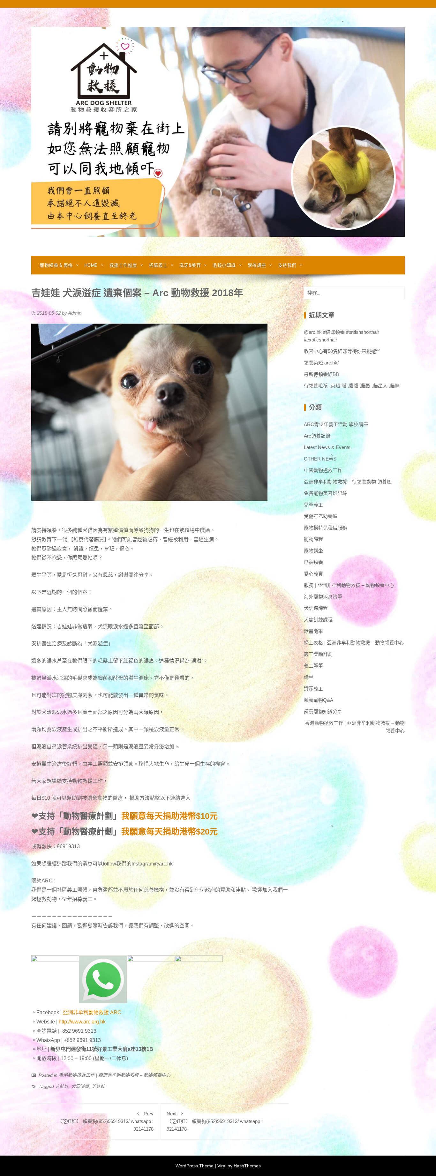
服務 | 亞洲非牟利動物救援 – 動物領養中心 (349, 585)
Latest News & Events (327, 447)
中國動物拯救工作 (323, 470)
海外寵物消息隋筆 (323, 596)
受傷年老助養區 (320, 516)
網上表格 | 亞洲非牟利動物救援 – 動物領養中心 (354, 642)
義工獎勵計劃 (318, 654)
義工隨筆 (313, 665)
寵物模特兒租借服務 (325, 527)
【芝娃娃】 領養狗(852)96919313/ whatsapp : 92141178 (105, 1121)
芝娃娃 (98, 1086)
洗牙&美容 (190, 265)
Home (91, 265)
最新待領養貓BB (321, 374)
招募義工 (158, 265)
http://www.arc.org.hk (82, 1021)
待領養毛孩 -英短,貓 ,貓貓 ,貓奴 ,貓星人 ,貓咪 (352, 385)
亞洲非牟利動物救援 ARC (92, 1012)
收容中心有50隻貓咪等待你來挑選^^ (342, 351)
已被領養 (313, 562)
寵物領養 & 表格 (56, 265)
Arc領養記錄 (317, 435)
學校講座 (257, 265)
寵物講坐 (313, 550)
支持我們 (287, 265)
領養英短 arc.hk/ (321, 362)
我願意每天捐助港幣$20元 (169, 831)
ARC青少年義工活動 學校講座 (336, 424)
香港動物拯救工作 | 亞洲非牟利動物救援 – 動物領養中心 (114, 1075)
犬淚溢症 (80, 1086)
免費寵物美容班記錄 (325, 493)
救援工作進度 (123, 265)
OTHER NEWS (320, 458)
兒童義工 (313, 504)
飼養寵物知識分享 (323, 711)
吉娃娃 (62, 1086)
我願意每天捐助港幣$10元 (169, 816)
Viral (221, 1165)
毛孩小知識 (224, 265)
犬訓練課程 (316, 608)
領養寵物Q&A (318, 700)
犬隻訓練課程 (318, 619)
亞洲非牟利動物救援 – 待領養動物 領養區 (348, 481)
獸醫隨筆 (313, 631)
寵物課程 (313, 539)
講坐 (308, 677)
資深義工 (313, 688)
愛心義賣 (313, 573)
